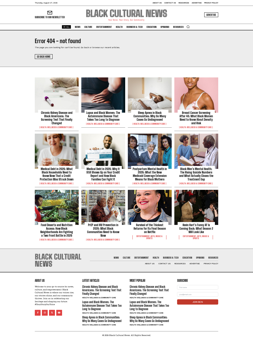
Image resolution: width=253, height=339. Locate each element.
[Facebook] (38, 313)
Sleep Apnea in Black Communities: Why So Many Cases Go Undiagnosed (149, 116)
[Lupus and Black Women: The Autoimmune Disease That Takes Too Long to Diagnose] (103, 95)
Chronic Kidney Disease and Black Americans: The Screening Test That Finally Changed (56, 118)
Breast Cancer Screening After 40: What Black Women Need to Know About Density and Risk (196, 118)
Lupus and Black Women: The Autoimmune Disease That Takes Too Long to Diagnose (103, 116)
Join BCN (198, 302)
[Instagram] (45, 313)
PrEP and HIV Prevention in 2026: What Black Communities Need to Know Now (103, 230)
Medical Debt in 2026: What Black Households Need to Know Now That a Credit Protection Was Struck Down (57, 174)
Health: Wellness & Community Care (56, 127)
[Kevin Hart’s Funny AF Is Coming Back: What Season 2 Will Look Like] (196, 207)
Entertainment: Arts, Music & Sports (149, 237)
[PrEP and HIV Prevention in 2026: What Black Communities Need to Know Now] (103, 207)
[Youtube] (59, 313)
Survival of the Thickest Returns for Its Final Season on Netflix (150, 228)
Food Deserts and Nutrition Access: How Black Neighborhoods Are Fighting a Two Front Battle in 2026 (56, 230)
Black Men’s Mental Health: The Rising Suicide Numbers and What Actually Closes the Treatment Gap (196, 174)
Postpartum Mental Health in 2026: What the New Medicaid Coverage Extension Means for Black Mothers (150, 174)
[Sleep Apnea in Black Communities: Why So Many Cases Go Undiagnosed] (150, 95)
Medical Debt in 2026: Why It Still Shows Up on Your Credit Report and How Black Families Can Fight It (103, 174)
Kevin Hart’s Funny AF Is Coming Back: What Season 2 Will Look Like (196, 228)
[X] (52, 313)
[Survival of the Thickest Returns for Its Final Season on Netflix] (150, 207)
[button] (188, 27)
